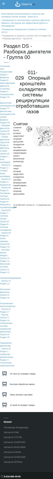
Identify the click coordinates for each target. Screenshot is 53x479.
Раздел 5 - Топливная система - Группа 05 (5, 194)
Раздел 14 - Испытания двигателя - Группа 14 (5, 289)
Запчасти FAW (11, 432)
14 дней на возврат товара (22, 405)
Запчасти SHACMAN (15, 447)
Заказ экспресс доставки (21, 394)
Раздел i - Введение (4, 76)
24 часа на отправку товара (22, 373)
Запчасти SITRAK (13, 461)
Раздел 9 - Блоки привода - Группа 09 (5, 240)
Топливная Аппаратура (16, 427)
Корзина (40, 4)
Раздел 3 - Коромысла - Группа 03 (5, 185)
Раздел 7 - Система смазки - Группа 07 (5, 217)
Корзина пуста (43, 7)
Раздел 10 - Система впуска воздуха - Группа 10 (4, 253)
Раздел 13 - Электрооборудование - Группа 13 (10, 276)
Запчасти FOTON (13, 437)
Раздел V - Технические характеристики (7, 363)
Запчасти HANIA (12, 452)
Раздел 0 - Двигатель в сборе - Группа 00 (5, 149)
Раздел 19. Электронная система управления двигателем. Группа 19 (6, 327)
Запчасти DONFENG (14, 442)
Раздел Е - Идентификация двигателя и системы (7, 84)
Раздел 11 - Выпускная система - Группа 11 (5, 265)
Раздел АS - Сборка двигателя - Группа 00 (5, 138)
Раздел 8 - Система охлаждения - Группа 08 (5, 228)
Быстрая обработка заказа (22, 384)
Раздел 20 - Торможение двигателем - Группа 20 (6, 343)
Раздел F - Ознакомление (7, 93)
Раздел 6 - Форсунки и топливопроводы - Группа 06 (8, 206)
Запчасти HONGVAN (14, 457)
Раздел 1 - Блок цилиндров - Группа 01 (5, 160)
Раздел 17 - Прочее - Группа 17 (4, 315)
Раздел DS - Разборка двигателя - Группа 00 (5, 126)
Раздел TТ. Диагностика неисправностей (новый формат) (7, 114)
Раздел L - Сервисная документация (6, 354)
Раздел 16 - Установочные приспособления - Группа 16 (7, 303)
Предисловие (6, 71)
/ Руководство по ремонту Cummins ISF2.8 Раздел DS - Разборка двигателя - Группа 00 (26, 37)
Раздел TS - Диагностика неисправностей (7, 101)
